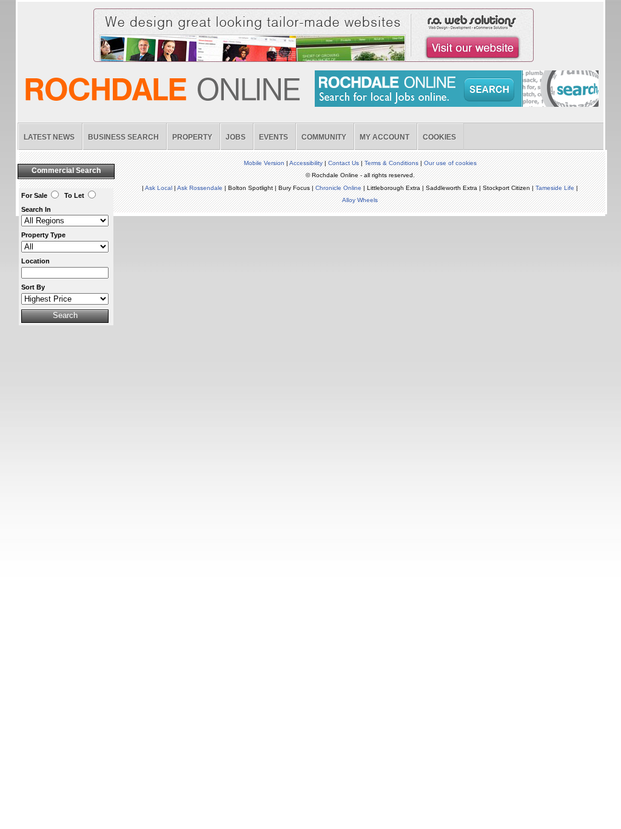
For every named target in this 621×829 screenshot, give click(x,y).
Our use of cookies (450, 163)
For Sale (34, 195)
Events (273, 137)
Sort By (33, 287)
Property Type (43, 235)
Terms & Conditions (391, 163)
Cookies (439, 137)
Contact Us (343, 163)
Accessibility (306, 163)
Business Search (123, 137)
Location (35, 261)
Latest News (49, 137)
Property (192, 137)
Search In (36, 209)
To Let (74, 195)
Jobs (236, 137)
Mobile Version (264, 163)
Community (323, 137)
